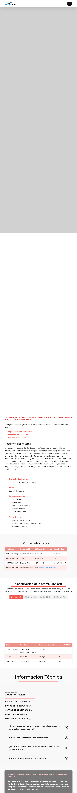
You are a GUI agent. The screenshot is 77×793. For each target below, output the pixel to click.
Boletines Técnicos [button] (16, 714)
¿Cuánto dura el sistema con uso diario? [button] (28, 758)
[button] (69, 4)
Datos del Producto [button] (16, 706)
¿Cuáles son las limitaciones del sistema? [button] (29, 738)
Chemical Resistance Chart (47, 568)
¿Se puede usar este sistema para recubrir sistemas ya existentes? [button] (34, 748)
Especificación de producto (20, 432)
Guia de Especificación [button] (17, 702)
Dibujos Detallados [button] (16, 718)
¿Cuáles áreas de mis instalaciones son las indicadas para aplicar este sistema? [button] (34, 727)
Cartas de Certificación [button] (18, 710)
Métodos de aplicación (18, 435)
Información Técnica (17, 438)
